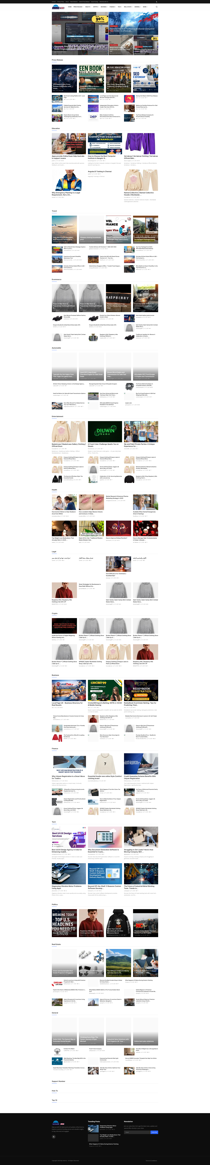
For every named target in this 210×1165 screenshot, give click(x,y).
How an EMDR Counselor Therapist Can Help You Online (141, 1058)
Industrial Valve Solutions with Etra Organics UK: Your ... (118, 1040)
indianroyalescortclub (105, 1061)
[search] (156, 6)
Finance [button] (112, 7)
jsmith (53, 160)
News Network (74, 1)
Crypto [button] (95, 7)
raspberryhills (103, 338)
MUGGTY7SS (55, 604)
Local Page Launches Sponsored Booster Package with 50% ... (109, 96)
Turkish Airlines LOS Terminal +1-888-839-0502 (102, 247)
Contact (54, 1)
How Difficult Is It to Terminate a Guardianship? (116, 574)
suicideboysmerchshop (112, 935)
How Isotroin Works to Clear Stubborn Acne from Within (64, 513)
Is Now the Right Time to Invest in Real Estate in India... (145, 972)
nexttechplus (56, 935)
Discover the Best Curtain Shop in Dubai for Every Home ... (111, 981)
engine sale (128, 403)
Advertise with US (104, 1)
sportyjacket (139, 317)
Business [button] (103, 7)
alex (55, 52)
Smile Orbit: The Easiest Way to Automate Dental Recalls (64, 1040)
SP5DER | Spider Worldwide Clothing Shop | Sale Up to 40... (90, 662)
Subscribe (154, 1132)
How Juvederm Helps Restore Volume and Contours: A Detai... (91, 513)
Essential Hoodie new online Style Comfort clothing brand (105, 777)
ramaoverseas (110, 241)
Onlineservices (55, 781)
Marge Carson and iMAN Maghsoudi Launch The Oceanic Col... (120, 49)
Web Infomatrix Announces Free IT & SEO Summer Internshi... (144, 86)
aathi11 (90, 174)
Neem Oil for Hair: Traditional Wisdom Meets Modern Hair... (90, 539)
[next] (105, 33)
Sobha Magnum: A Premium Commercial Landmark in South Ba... (146, 990)
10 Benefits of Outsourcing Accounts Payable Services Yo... (74, 790)
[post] (80, 33)
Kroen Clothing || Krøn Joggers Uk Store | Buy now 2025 (109, 467)
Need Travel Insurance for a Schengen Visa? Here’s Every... (118, 238)
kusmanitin (110, 975)
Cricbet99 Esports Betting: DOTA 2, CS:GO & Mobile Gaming (105, 704)
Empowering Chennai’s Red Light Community (109, 1059)
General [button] (137, 7)
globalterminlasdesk (94, 248)
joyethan (102, 479)
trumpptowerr (56, 975)
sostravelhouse (138, 241)
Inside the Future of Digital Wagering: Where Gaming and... (63, 636)
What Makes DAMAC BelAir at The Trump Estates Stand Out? (104, 990)
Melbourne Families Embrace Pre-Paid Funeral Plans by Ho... (146, 106)
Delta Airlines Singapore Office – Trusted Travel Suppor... (105, 266)
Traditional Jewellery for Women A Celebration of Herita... (145, 335)
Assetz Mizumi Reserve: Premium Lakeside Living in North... (145, 1000)
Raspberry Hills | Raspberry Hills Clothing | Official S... (109, 335)
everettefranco (56, 719)
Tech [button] (119, 7)
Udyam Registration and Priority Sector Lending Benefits (75, 799)
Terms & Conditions (151, 1160)
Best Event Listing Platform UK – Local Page (74, 96)
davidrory (54, 639)
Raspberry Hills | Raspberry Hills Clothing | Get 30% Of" (62, 601)
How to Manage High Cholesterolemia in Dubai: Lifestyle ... (145, 539)
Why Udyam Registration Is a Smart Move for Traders (68, 777)
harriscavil (108, 540)
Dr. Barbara (135, 542)
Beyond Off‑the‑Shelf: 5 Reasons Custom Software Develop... (104, 887)
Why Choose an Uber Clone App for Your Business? (110, 735)
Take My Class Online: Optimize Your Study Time (110, 1068)
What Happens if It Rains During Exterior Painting (139, 980)
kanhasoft (90, 890)
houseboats (83, 241)
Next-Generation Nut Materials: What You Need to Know (91, 972)
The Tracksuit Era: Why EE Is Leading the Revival (74, 735)
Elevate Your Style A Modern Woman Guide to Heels (110, 316)
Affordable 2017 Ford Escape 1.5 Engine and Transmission (144, 375)
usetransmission (140, 387)
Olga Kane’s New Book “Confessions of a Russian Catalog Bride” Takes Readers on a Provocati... (132, 30)
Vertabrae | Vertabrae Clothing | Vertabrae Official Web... (141, 157)
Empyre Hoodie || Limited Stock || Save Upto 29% (66, 325)
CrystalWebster (128, 1060)
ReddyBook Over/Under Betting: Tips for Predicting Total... (140, 704)
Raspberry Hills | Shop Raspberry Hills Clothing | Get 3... (146, 477)
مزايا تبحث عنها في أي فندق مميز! (61, 558)
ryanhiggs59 (103, 1071)
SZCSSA (55, 326)
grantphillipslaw (82, 588)
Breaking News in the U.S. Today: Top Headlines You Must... (62, 931)
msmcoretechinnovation (140, 310)
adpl (80, 542)
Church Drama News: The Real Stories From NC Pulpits (145, 932)
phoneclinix (54, 890)
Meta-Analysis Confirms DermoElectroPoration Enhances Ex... (110, 115)
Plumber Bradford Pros (141, 738)
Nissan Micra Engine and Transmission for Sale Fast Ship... (116, 374)
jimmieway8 (56, 991)
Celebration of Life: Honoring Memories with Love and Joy (111, 477)
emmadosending (56, 516)
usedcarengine (83, 378)
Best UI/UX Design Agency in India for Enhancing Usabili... (67, 851)
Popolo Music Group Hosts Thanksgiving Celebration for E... (73, 115)
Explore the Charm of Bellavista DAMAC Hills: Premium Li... (69, 989)
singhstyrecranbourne (69, 406)
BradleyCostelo (56, 1043)
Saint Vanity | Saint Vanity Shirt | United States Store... (147, 325)
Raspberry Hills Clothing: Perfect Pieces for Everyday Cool (117, 306)
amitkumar (66, 319)
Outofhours (136, 516)
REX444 (65, 738)
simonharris (102, 738)
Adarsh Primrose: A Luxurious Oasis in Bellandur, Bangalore (110, 1000)
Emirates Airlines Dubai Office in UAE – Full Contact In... (146, 257)
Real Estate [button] (127, 7)
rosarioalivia (128, 718)
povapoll (138, 993)
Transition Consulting (58, 1069)
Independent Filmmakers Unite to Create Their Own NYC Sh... (109, 106)
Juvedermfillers (82, 516)
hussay (101, 793)
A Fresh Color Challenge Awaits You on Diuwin (103, 445)
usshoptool (126, 890)
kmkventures (67, 793)
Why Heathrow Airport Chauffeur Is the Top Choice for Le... (147, 266)
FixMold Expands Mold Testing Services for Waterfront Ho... (72, 106)
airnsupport (56, 241)
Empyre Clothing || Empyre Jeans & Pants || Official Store (73, 458)
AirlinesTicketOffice (140, 260)
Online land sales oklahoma (144, 1041)
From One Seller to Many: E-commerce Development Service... (144, 306)
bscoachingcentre (92, 160)
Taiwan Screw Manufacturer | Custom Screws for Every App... (68, 716)
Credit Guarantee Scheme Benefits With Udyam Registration (140, 777)
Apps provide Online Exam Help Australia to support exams (68, 157)
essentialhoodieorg (68, 479)
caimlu (53, 542)
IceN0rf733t (66, 1050)
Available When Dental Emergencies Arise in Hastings (144, 513)
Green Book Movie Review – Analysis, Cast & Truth (90, 87)
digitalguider (127, 854)
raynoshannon (83, 1043)
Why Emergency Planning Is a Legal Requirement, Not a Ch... (66, 194)
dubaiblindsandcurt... (105, 983)
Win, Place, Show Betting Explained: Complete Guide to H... (117, 86)
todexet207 (55, 378)
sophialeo (138, 1052)
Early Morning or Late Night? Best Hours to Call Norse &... (63, 238)
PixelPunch (102, 260)
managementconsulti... (111, 500)
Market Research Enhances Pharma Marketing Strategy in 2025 (117, 497)
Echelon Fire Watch (69, 1048)
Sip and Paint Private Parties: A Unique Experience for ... (139, 445)
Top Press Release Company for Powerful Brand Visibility (145, 115)
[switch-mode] (157, 1)
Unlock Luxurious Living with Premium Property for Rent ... (74, 981)
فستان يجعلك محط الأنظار (86, 558)
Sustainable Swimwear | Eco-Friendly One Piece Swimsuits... (74, 726)
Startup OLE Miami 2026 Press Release (147, 96)
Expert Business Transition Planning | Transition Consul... (69, 1067)
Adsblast (136, 975)
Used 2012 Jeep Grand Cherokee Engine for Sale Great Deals (91, 374)
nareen (53, 560)
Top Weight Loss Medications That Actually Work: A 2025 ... (63, 539)
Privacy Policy (60, 1)
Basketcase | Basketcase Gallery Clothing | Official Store (69, 445)
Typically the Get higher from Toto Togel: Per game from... (63, 375)
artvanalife (126, 448)
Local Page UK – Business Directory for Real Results (67, 704)
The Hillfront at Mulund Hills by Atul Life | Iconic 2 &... (118, 972)
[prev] (54, 33)
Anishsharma (91, 448)
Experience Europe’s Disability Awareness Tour (72, 257)
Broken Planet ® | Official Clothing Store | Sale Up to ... (91, 636)
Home (70, 7)
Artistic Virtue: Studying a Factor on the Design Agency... (69, 384)
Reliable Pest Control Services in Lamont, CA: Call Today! (141, 716)
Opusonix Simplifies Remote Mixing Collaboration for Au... (146, 50)
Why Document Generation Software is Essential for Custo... (103, 851)
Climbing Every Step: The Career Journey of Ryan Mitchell (89, 1039)
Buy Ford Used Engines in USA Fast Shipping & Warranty (145, 394)
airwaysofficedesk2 (93, 268)
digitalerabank (67, 1061)
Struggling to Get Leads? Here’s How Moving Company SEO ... (138, 851)
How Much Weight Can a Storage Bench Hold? (147, 1049)
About (67, 1)
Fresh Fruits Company (95, 1048)
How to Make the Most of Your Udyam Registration (110, 799)
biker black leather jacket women (145, 315)
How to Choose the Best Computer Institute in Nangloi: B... (102, 157)
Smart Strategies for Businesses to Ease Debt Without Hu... (90, 585)
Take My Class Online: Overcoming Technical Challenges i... (145, 1068)
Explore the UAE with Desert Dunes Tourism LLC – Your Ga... (109, 257)
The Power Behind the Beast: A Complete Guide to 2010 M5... (144, 384)
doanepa (108, 578)
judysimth (138, 793)
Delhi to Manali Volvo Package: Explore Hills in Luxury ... (74, 247)
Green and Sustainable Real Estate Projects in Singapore (63, 972)
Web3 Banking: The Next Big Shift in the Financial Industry (75, 1059)
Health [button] (87, 7)
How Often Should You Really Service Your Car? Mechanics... (74, 403)
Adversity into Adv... (68, 260)
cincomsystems (91, 854)
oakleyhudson (137, 1043)
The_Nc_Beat (137, 935)
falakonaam (139, 269)
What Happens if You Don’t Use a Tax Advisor (110, 790)
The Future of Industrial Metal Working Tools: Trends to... (139, 887)
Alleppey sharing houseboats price (90, 238)
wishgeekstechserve (57, 854)
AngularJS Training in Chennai (99, 171)
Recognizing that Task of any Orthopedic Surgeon (103, 384)
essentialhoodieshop (93, 781)
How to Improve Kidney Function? (117, 538)
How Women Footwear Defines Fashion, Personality (75, 316)
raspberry (109, 310)
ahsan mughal (127, 160)
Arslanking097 (56, 310)
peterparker (128, 404)
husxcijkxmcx (127, 197)
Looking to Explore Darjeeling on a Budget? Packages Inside (144, 238)
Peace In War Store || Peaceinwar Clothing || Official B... (64, 306)
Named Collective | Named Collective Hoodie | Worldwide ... (139, 194)
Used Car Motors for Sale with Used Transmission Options (69, 393)
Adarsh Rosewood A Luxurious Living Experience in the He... (74, 1000)
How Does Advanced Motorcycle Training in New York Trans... (109, 394)
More (144, 7)
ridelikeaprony (103, 397)
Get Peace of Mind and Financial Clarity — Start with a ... (147, 790)
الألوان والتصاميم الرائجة (139, 558)
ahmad (53, 197)
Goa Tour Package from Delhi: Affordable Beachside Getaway (144, 247)
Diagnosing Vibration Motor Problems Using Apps (66, 887)
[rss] (54, 1137)
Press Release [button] (78, 7)
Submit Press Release (84, 1)
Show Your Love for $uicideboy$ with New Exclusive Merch (115, 931)
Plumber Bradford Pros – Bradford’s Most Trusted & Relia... (146, 735)
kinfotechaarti (67, 983)
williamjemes (110, 1043)
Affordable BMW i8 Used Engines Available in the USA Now (109, 403)
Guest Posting (94, 1)
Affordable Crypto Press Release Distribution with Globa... (62, 86)
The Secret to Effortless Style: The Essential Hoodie (73, 477)
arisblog (82, 975)
